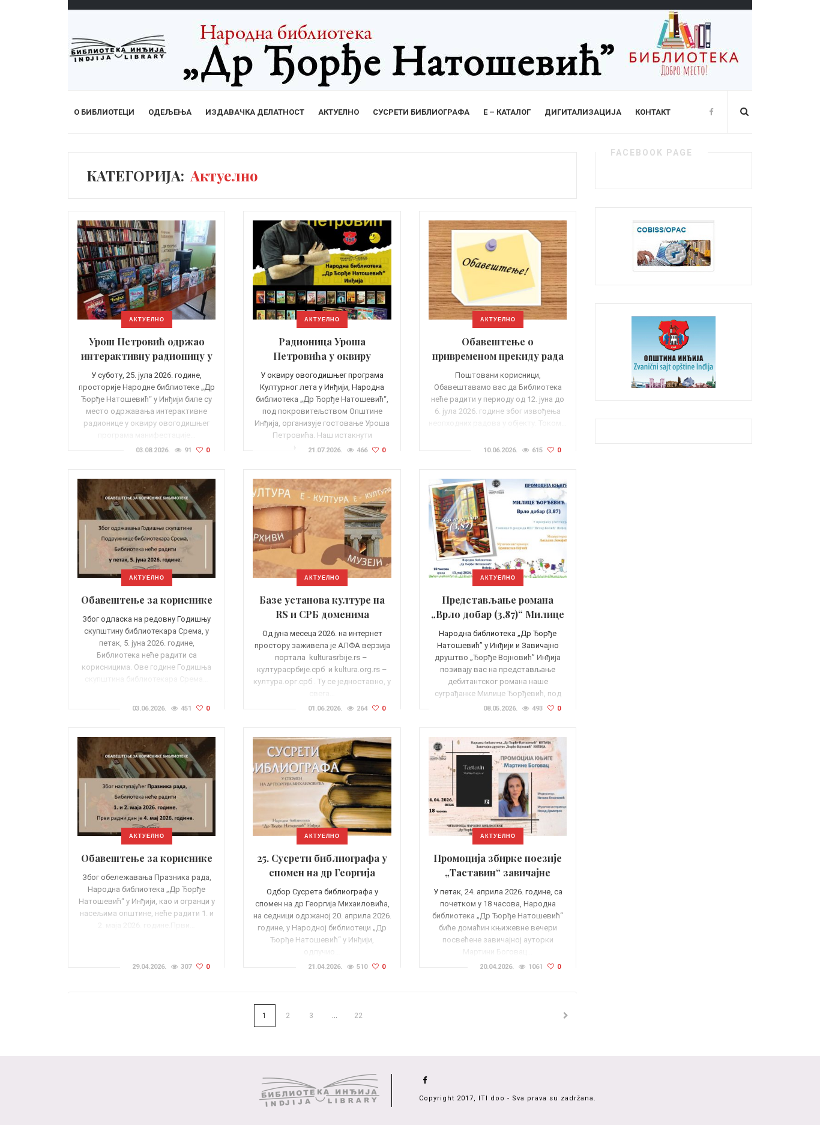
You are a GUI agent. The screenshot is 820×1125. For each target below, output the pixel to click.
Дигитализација (582, 112)
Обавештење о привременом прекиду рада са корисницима (498, 356)
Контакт (653, 112)
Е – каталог (507, 112)
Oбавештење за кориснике (147, 599)
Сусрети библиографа (421, 112)
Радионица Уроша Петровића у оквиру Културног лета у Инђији (322, 356)
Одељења (169, 112)
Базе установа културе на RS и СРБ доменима (322, 606)
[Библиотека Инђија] (410, 44)
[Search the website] (744, 112)
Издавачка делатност (254, 112)
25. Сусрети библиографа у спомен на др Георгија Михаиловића (322, 872)
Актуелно (338, 112)
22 (358, 1015)
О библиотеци (104, 112)
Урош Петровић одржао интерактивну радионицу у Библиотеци (147, 356)
